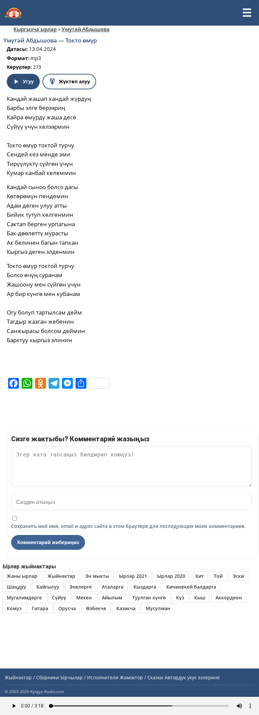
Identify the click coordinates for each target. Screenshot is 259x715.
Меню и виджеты (247, 13)
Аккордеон (228, 597)
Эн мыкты (97, 576)
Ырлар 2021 (133, 576)
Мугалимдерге (24, 597)
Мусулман (158, 608)
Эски (238, 576)
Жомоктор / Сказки (141, 677)
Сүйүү (59, 597)
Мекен (84, 597)
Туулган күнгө (149, 597)
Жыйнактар (61, 576)
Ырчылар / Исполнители (89, 677)
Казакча (126, 608)
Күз (180, 597)
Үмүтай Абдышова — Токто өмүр (50, 40)
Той (218, 576)
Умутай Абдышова (86, 29)
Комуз (14, 608)
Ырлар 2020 (171, 576)
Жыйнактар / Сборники (32, 677)
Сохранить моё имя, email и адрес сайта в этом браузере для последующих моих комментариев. (128, 526)
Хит (199, 576)
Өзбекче (96, 608)
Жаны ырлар (22, 576)
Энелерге (80, 587)
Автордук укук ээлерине (192, 677)
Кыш (199, 597)
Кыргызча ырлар (35, 29)
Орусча (67, 608)
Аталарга (112, 587)
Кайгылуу (47, 587)
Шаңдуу (16, 587)
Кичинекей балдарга (191, 587)
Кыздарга (145, 587)
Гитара (40, 608)
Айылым (112, 597)
